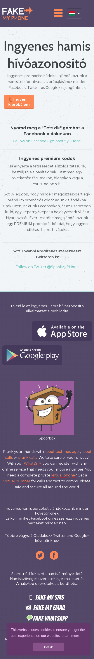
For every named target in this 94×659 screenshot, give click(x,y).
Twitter (40, 555)
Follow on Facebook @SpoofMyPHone (47, 141)
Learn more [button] (70, 636)
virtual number (16, 481)
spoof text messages (62, 452)
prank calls (27, 457)
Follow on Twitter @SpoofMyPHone (47, 267)
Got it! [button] (48, 647)
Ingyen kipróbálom (19, 102)
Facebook (54, 555)
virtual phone (63, 475)
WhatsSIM (33, 463)
